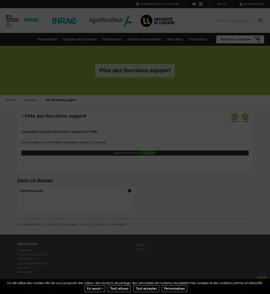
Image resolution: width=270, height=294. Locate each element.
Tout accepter (146, 288)
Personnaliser (174, 288)
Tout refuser (119, 288)
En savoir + (95, 288)
